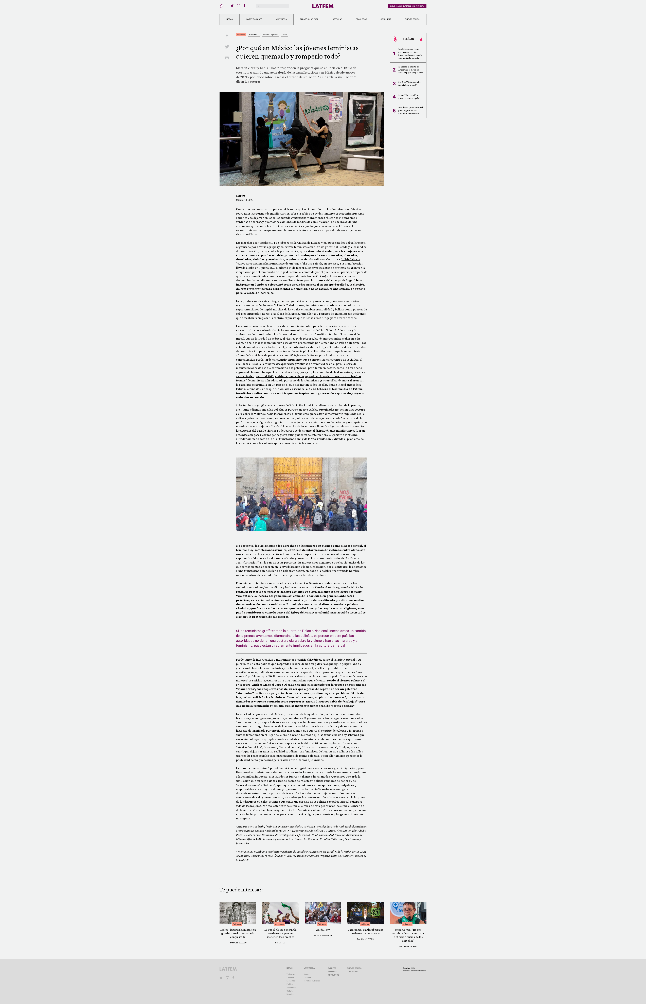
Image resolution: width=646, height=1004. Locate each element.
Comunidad (386, 19)
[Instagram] (238, 5)
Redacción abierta (309, 19)
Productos (361, 19)
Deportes (290, 994)
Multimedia (281, 19)
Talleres (332, 972)
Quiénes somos (412, 19)
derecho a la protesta (270, 35)
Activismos (241, 35)
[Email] (227, 58)
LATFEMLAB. (337, 19)
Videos (306, 974)
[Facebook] (244, 5)
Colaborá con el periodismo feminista (407, 6)
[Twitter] (232, 5)
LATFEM (240, 196)
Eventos (332, 968)
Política (289, 984)
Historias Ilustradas (312, 981)
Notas (229, 19)
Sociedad (290, 978)
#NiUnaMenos (254, 35)
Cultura (289, 991)
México (284, 35)
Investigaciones (254, 19)
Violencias (290, 974)
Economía (290, 981)
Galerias (307, 978)
